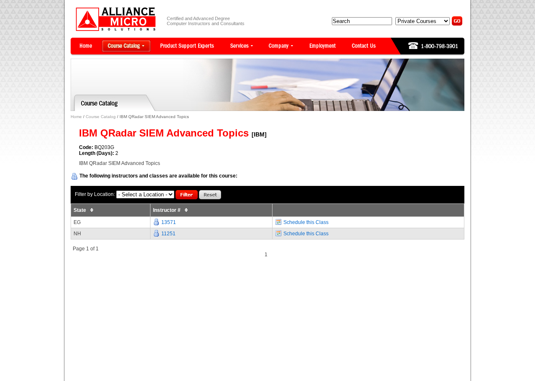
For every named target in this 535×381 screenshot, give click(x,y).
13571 (168, 222)
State (80, 210)
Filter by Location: (95, 194)
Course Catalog (101, 116)
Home (76, 116)
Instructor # (167, 210)
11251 (168, 234)
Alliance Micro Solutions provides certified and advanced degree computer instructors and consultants (115, 19)
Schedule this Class (306, 222)
